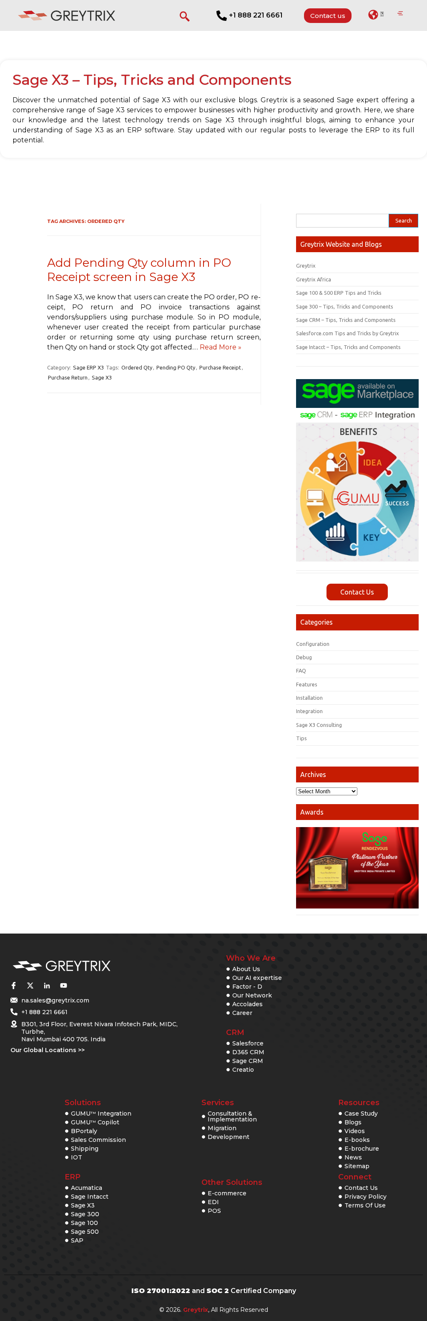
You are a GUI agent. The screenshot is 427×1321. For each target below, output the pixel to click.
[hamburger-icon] (400, 13)
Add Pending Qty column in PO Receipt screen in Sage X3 (139, 270)
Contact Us (357, 592)
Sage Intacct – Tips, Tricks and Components (348, 347)
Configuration (312, 644)
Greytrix (306, 265)
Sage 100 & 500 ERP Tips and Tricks (339, 293)
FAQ (301, 670)
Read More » (220, 347)
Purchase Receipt (220, 367)
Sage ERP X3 (88, 367)
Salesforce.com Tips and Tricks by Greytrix (347, 333)
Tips (301, 738)
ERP (72, 1177)
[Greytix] (89, 966)
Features (306, 684)
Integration (309, 711)
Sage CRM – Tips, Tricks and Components (346, 320)
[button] (376, 14)
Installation (309, 698)
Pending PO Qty (175, 367)
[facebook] (13, 985)
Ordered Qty (136, 367)
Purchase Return (68, 377)
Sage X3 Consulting (319, 725)
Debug (304, 657)
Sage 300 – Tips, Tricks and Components (344, 306)
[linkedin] (47, 985)
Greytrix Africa (313, 279)
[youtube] (63, 985)
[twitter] (30, 985)
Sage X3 (102, 377)
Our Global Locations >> (47, 1050)
